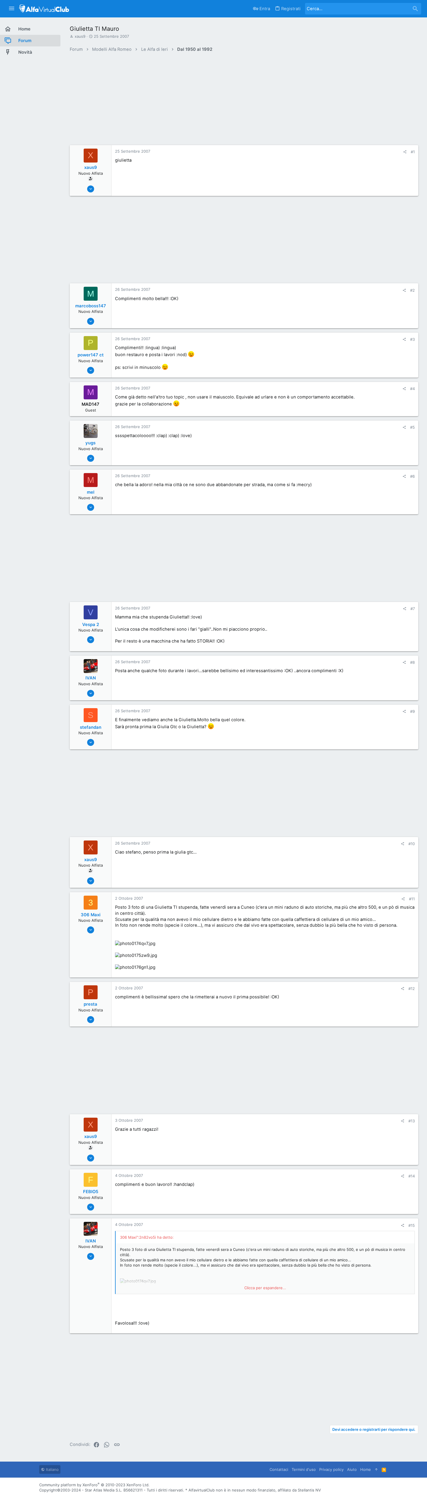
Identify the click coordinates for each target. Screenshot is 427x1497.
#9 (412, 711)
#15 (411, 1225)
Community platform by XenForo (94, 1484)
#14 (411, 1176)
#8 (412, 662)
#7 (412, 608)
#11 (412, 899)
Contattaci (279, 1469)
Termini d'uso (304, 1469)
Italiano (52, 1469)
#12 (411, 988)
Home (365, 1469)
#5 (412, 427)
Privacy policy (331, 1469)
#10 (411, 843)
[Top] (376, 1469)
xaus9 (80, 36)
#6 (412, 476)
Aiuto (352, 1469)
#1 (413, 151)
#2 (412, 290)
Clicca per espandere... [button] (265, 1287)
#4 (412, 388)
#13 (411, 1121)
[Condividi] (405, 152)
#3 (412, 339)
